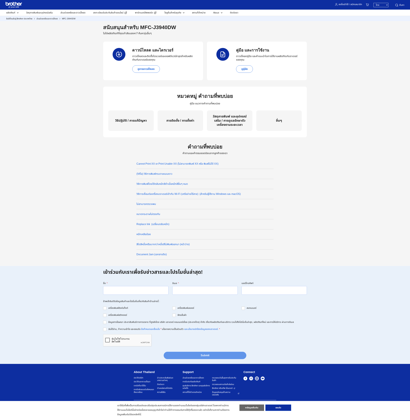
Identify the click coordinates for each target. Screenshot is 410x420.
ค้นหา (401, 5)
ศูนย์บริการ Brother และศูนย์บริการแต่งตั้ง (196, 387)
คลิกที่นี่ (137, 414)
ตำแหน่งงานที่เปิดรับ (164, 388)
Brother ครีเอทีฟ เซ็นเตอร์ (222, 388)
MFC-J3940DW (68, 18)
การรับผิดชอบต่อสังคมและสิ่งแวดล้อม (144, 390)
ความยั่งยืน (161, 392)
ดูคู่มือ (244, 69)
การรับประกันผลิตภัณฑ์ (191, 381)
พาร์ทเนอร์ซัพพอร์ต (144, 12)
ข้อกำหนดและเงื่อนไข (150, 329)
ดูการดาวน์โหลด (146, 69)
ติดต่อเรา (234, 12)
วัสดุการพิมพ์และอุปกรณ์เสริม (39, 12)
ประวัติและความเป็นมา (142, 381)
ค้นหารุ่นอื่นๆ (145, 33)
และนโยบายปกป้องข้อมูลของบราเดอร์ (201, 329)
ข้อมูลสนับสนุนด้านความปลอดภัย (221, 393)
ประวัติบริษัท (138, 378)
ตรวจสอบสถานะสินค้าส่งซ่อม (223, 384)
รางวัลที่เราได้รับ (140, 385)
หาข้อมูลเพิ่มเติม (251, 407)
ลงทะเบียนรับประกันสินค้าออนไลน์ (108, 12)
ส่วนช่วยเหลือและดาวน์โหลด (73, 12)
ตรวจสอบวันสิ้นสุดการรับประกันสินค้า (224, 379)
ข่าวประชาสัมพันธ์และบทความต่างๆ (165, 379)
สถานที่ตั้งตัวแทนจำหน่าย (192, 392)
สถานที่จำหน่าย (198, 12)
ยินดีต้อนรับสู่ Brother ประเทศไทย (19, 18)
